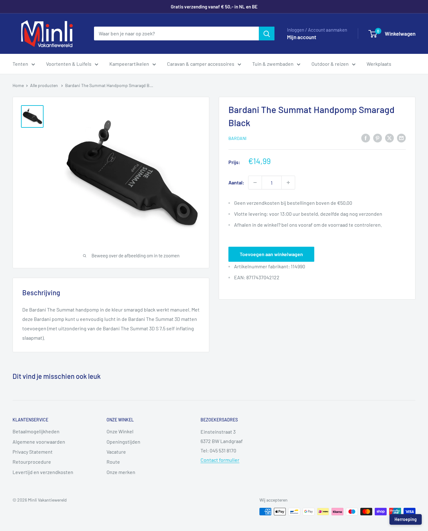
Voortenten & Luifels (68, 64)
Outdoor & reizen (330, 64)
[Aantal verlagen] (255, 182)
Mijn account (301, 37)
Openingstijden (123, 442)
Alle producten (44, 85)
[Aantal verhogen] (288, 182)
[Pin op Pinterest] (377, 137)
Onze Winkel (120, 431)
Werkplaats (379, 64)
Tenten (20, 64)
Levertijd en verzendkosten (43, 472)
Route (113, 462)
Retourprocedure (32, 462)
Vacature (116, 452)
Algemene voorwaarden (39, 442)
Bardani (237, 138)
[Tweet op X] (389, 137)
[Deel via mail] (401, 137)
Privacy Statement (33, 452)
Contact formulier (220, 460)
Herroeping (405, 519)
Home (18, 85)
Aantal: (236, 182)
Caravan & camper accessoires (200, 64)
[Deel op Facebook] (365, 137)
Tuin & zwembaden (273, 64)
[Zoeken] (266, 33)
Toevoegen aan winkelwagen (271, 254)
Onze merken (121, 472)
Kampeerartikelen (129, 64)
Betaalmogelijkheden (36, 431)
